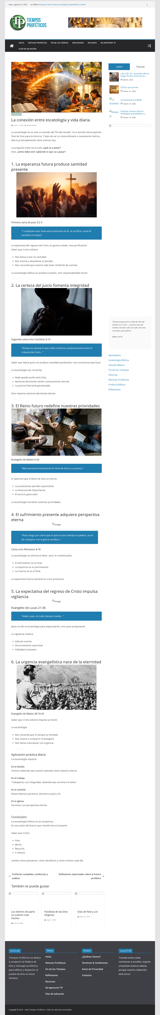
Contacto (87, 975)
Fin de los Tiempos (59, 43)
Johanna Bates (31, 125)
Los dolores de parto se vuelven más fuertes (23, 915)
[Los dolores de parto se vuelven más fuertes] (23, 894)
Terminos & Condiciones (95, 962)
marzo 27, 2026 (129, 104)
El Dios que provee (129, 87)
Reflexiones (78, 43)
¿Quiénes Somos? (91, 956)
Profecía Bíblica (116, 384)
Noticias (112, 374)
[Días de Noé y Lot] (89, 894)
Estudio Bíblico (116, 364)
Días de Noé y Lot (88, 911)
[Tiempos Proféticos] (12, 46)
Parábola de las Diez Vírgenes (56, 913)
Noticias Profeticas (37, 43)
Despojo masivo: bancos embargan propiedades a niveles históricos (132, 112)
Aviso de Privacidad (92, 969)
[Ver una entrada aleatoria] (149, 46)
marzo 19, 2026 (129, 117)
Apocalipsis (114, 355)
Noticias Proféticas (118, 379)
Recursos (92, 43)
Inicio (21, 43)
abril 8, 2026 (128, 80)
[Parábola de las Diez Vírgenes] (56, 894)
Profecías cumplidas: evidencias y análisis (30, 876)
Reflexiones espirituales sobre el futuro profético (80, 876)
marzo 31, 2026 (129, 91)
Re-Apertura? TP (108, 43)
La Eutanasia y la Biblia (48, 4)
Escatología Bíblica (118, 360)
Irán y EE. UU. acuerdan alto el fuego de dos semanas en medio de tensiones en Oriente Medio (135, 74)
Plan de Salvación (27, 49)
